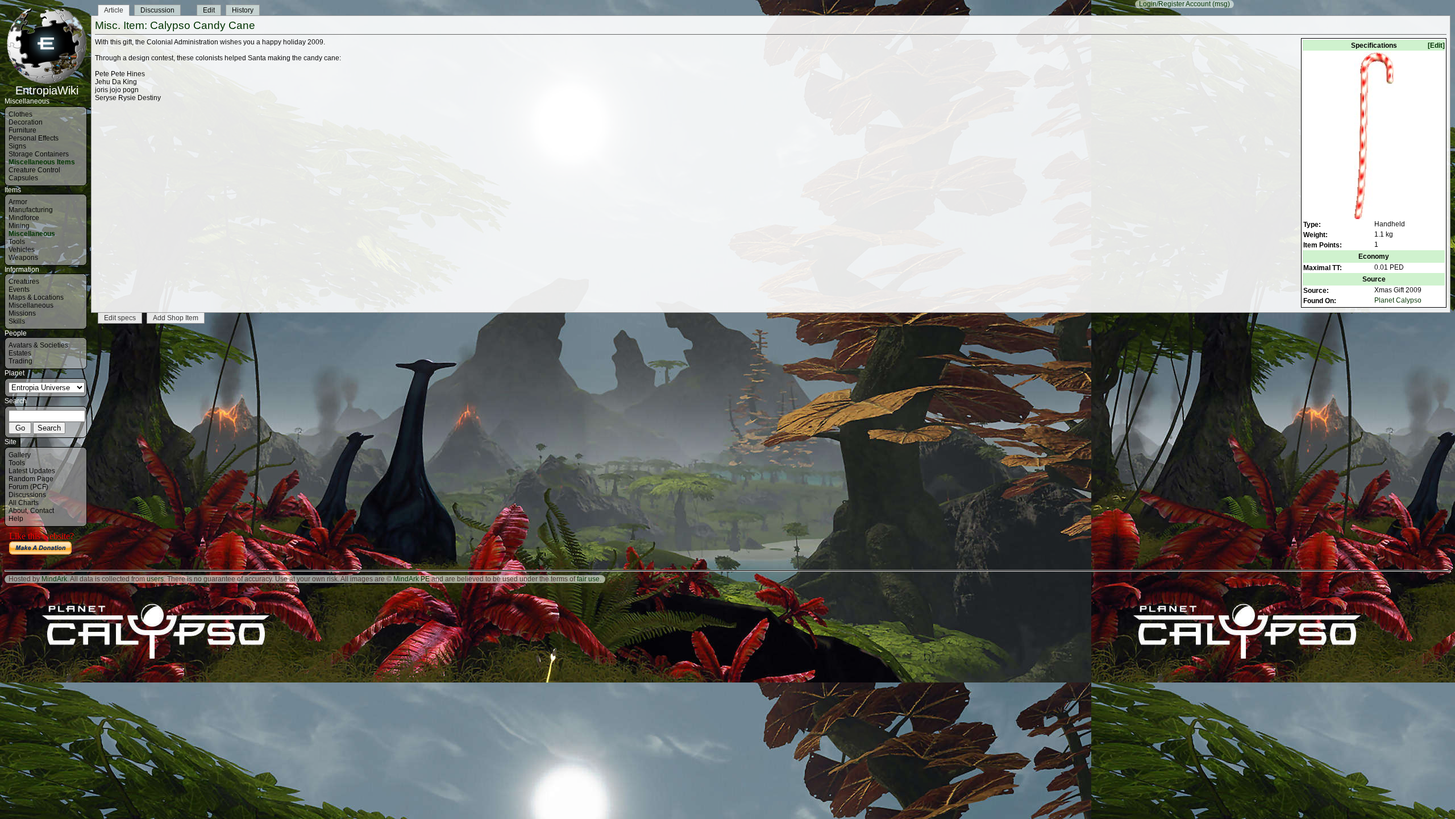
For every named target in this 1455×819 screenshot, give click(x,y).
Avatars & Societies (38, 345)
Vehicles (22, 250)
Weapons (23, 258)
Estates (20, 353)
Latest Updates (32, 471)
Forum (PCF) (28, 487)
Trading (20, 361)
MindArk (54, 579)
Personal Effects (34, 138)
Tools (17, 242)
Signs (17, 146)
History (242, 10)
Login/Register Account (1175, 4)
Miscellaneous (32, 234)
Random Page (31, 479)
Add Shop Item (175, 318)
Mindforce (24, 218)
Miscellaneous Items (42, 162)
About (18, 511)
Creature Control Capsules (34, 174)
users (155, 579)
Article (113, 10)
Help (16, 519)
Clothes (20, 114)
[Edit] (1436, 45)
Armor (18, 202)
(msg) (1221, 4)
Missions (22, 313)
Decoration (26, 122)
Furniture (22, 130)
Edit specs (120, 318)
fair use (588, 579)
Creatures (24, 282)
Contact (42, 511)
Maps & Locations (36, 297)
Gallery (20, 455)
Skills (17, 321)
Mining (19, 226)
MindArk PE (411, 579)
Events (19, 289)
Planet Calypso (1397, 300)
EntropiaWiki (46, 90)
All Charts (24, 503)
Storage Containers (39, 154)
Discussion (157, 10)
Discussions (27, 495)
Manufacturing (31, 210)
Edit (209, 10)
